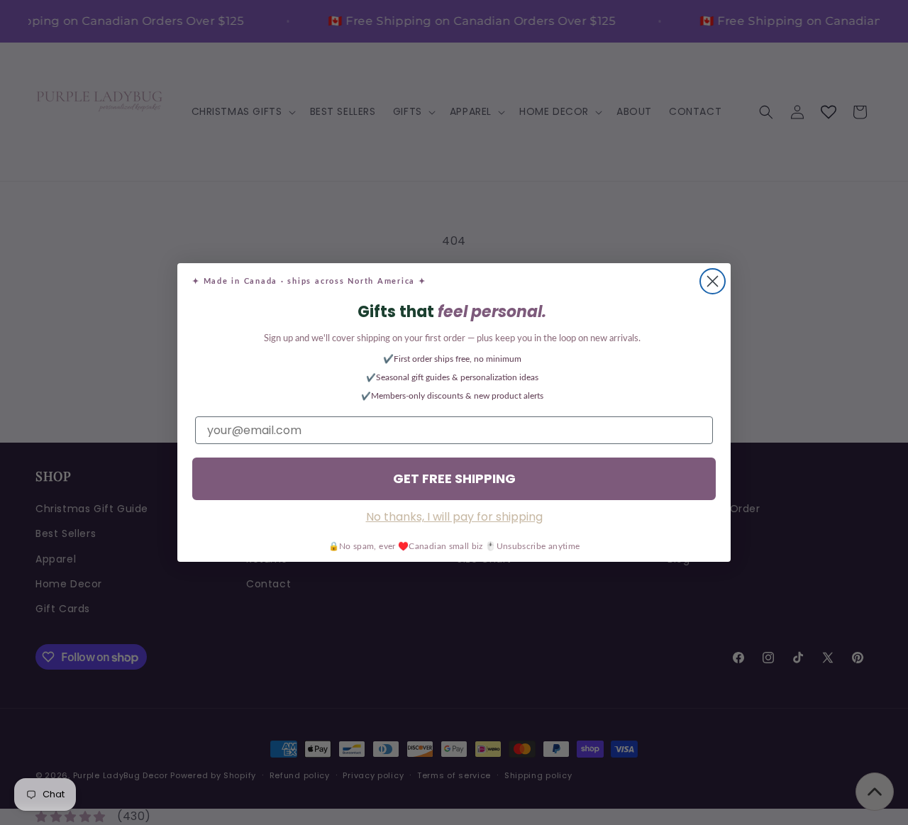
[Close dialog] (712, 281)
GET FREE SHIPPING (454, 478)
